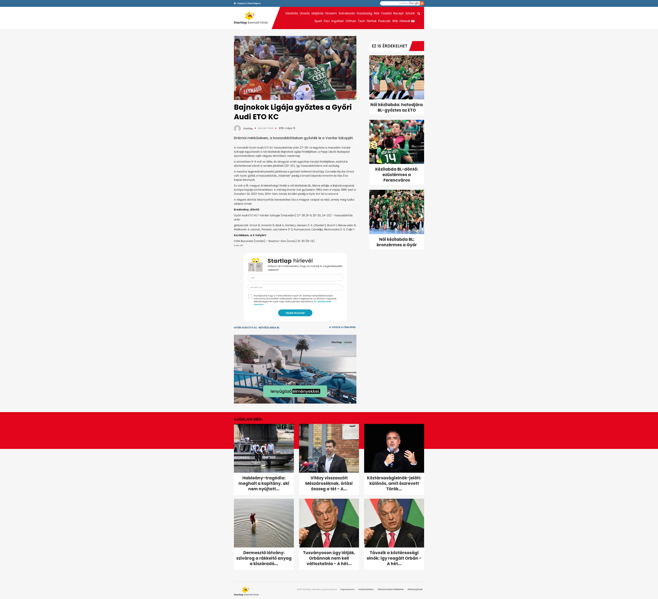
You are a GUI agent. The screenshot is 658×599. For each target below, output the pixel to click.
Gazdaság (364, 13)
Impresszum (347, 589)
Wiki (395, 21)
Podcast (384, 21)
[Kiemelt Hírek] (253, 18)
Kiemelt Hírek (265, 128)
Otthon (351, 21)
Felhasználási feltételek (391, 589)
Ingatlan (337, 21)
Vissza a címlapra (344, 327)
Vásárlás (291, 13)
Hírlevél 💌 (407, 21)
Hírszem (331, 13)
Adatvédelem (366, 589)
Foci (327, 21)
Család (386, 13)
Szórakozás (347, 13)
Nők (376, 13)
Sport (318, 21)
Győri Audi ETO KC (245, 327)
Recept (398, 13)
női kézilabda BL (269, 327)
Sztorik (410, 13)
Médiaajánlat (415, 589)
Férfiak (371, 21)
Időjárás (318, 13)
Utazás (305, 13)
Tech (361, 21)
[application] (295, 369)
